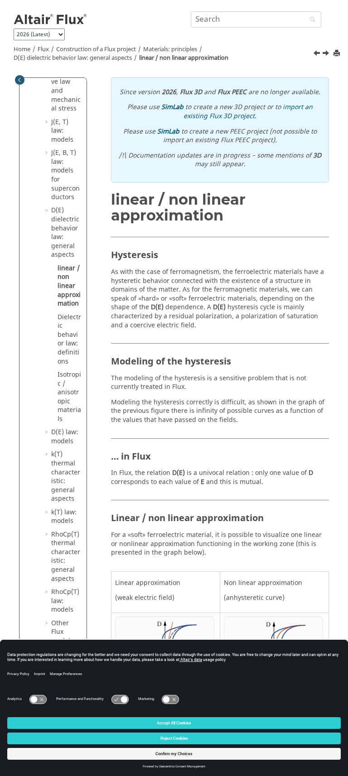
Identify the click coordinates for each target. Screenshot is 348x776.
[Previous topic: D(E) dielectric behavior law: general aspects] (317, 54)
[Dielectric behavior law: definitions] (326, 54)
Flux (43, 49)
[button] (47, 122)
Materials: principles (170, 49)
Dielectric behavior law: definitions (69, 339)
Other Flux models (62, 632)
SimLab (172, 107)
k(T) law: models (64, 517)
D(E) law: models (64, 436)
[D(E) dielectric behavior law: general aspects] (317, 54)
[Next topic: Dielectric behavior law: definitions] (326, 54)
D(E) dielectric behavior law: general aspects (73, 58)
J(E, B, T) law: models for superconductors (65, 175)
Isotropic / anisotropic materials (69, 397)
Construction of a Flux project (96, 49)
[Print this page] (337, 54)
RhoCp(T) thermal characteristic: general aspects (65, 557)
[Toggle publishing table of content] (19, 80)
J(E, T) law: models (62, 130)
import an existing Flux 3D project (248, 111)
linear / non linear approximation (183, 58)
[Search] (310, 20)
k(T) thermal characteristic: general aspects (65, 476)
